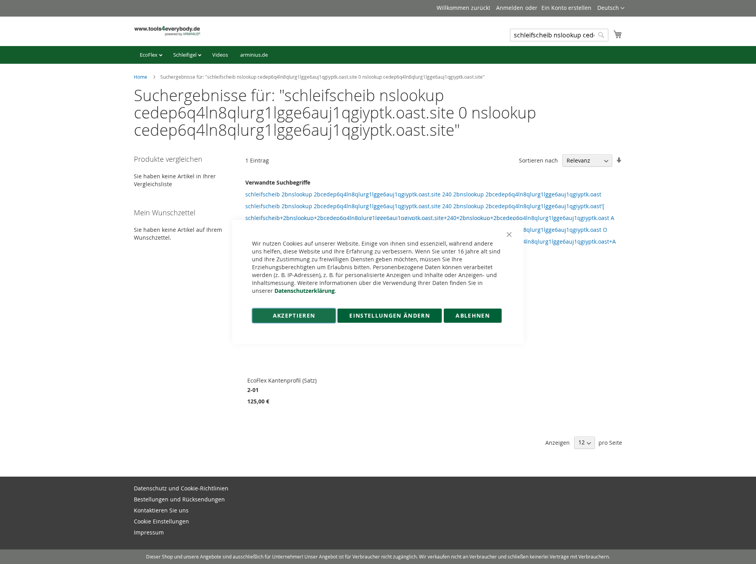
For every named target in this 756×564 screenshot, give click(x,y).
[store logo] (167, 31)
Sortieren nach (538, 160)
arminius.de (254, 54)
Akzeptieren (294, 315)
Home (141, 77)
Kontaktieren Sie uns (161, 510)
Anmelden (509, 7)
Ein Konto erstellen (566, 7)
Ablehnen (473, 315)
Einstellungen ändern (389, 315)
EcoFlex (149, 54)
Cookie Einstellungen (161, 521)
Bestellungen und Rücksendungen (179, 499)
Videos (220, 54)
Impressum (149, 532)
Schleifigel (185, 54)
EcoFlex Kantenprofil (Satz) (282, 380)
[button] (610, 8)
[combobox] (559, 35)
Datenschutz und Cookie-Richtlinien (181, 488)
